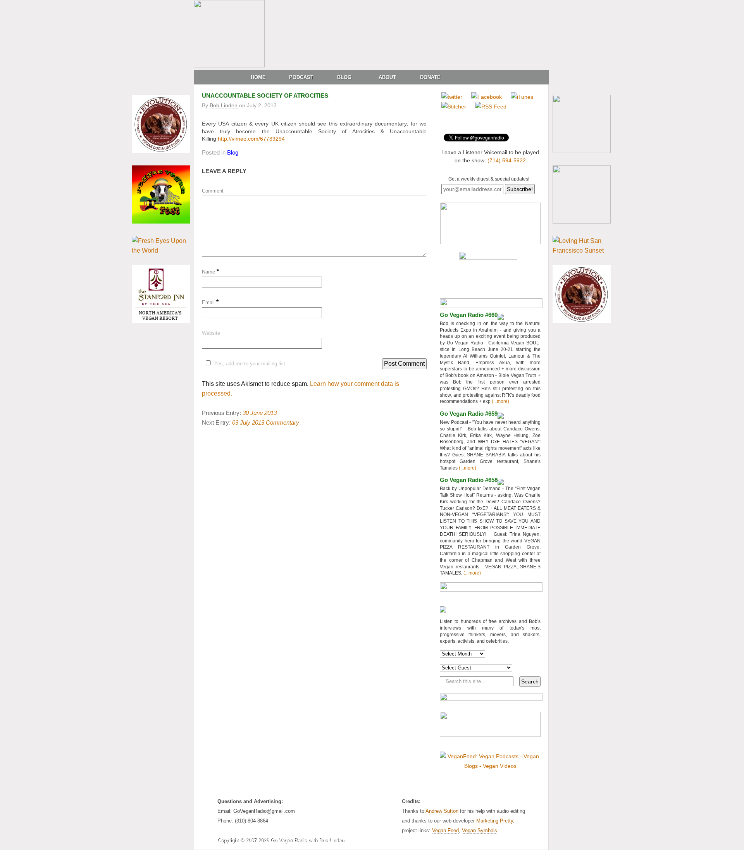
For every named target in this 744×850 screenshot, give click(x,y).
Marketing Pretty (494, 821)
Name (210, 272)
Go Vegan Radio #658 (469, 480)
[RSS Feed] (490, 106)
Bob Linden (224, 105)
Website (211, 333)
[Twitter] (451, 97)
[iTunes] (522, 97)
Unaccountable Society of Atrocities (265, 95)
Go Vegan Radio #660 (469, 314)
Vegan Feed (445, 830)
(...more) (500, 401)
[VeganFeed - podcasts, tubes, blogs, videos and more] (490, 766)
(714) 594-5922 (506, 160)
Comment (213, 191)
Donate (430, 77)
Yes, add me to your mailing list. (250, 363)
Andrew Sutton (441, 811)
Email (210, 302)
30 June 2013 (260, 413)
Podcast (301, 77)
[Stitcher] (453, 106)
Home (258, 77)
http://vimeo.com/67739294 (251, 139)
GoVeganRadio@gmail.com (264, 811)
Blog (344, 77)
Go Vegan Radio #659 (469, 413)
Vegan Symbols (479, 830)
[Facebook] (486, 97)
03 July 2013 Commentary (265, 422)
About (387, 77)
